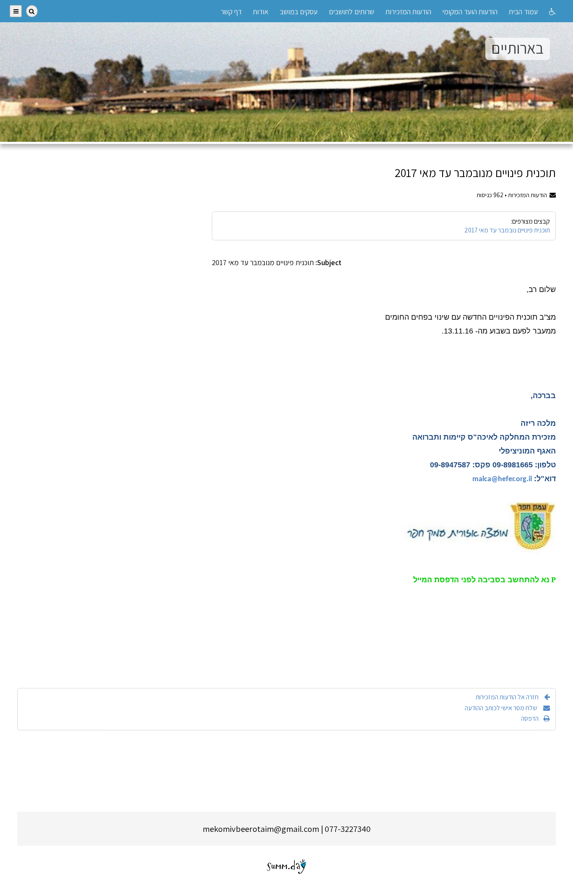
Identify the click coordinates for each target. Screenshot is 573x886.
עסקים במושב (299, 11)
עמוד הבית (523, 11)
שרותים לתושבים (351, 11)
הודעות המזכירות (408, 11)
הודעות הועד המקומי (469, 11)
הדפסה (530, 718)
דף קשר (231, 11)
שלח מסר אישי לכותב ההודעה (502, 708)
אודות (260, 11)
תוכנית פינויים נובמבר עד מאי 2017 (507, 230)
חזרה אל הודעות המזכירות (507, 697)
